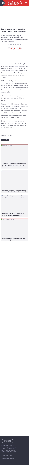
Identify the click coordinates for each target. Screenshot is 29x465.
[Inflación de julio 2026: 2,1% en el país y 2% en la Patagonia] (14, 206)
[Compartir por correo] (20, 48)
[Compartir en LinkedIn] (14, 48)
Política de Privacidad (8, 458)
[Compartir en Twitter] (11, 48)
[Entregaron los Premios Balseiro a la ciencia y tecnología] (14, 181)
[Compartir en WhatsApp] (17, 48)
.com (9, 451)
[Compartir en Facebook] (9, 48)
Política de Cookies (8, 455)
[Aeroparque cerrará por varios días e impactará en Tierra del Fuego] (14, 156)
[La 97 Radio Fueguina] (15, 3)
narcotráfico (5, 140)
